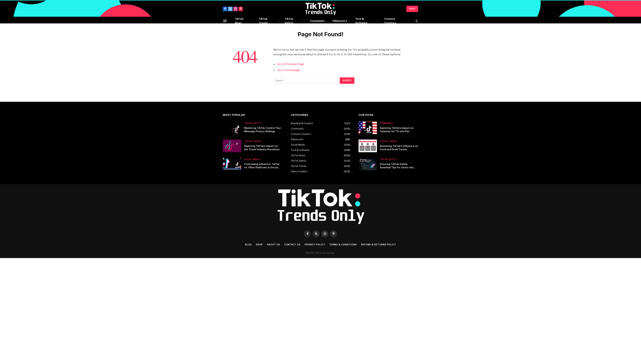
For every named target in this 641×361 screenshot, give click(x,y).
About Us (273, 244)
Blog (248, 244)
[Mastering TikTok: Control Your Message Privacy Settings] (232, 128)
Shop (412, 9)
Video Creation (299, 171)
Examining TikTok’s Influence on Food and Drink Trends (399, 148)
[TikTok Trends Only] (321, 9)
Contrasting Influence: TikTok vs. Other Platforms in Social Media (261, 166)
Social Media (252, 159)
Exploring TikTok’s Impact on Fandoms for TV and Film (397, 130)
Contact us (292, 244)
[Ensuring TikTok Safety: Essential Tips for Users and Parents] (368, 164)
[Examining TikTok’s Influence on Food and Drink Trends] (368, 146)
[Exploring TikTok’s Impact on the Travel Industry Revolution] (232, 146)
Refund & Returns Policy (378, 244)
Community (317, 20)
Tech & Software (361, 20)
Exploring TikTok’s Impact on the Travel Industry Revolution (262, 148)
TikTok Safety (289, 20)
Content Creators (390, 20)
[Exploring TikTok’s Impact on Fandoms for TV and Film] (368, 128)
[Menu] (225, 21)
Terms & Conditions (343, 244)
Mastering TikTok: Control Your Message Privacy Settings (262, 130)
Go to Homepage (288, 70)
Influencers (340, 20)
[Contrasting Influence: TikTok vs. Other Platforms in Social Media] (232, 164)
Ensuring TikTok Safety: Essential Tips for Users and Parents (396, 166)
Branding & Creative (302, 123)
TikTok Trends (263, 20)
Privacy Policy (315, 244)
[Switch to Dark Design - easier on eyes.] (416, 21)
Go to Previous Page (290, 64)
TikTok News (239, 20)
